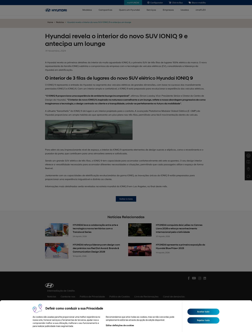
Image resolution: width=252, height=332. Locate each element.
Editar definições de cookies (120, 325)
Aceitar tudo (203, 312)
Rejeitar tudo (203, 320)
